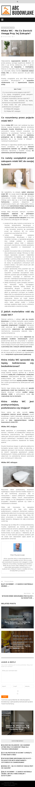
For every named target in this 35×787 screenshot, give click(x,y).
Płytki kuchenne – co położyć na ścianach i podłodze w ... (17, 623)
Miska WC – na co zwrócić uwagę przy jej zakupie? (17, 767)
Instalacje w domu (17, 723)
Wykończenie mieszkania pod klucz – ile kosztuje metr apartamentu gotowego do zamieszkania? (16, 760)
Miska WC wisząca (12, 111)
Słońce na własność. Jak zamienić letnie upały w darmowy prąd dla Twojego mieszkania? (15, 747)
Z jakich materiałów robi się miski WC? (16, 98)
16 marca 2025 (7, 36)
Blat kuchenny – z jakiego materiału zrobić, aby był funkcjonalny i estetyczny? (16, 773)
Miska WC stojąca (11, 109)
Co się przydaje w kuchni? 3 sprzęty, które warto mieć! (16, 754)
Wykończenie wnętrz (8, 27)
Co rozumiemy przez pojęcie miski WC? (16, 92)
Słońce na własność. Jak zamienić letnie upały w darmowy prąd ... (17, 727)
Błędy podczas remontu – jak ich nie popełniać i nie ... (17, 647)
